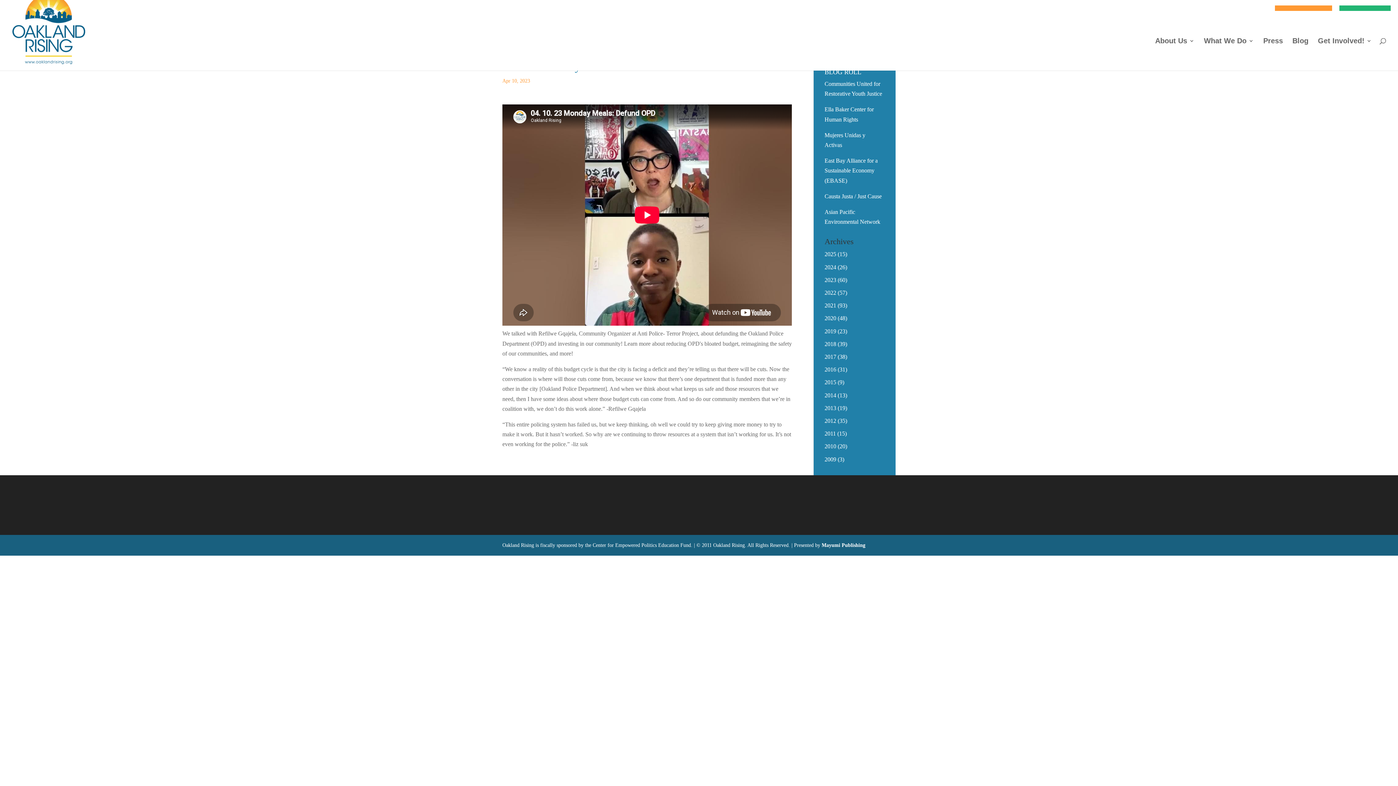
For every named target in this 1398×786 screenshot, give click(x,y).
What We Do (1225, 41)
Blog (1300, 41)
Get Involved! (1341, 41)
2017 (830, 357)
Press (1273, 41)
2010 (830, 446)
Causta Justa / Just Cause (853, 196)
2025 (830, 254)
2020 (830, 318)
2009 (830, 459)
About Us (1171, 41)
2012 (830, 421)
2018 (830, 344)
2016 (830, 369)
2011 (830, 433)
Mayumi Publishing (843, 545)
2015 (830, 382)
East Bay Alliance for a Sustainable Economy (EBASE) (851, 170)
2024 (830, 267)
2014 (830, 395)
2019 (830, 331)
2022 (830, 293)
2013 (830, 408)
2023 (830, 280)
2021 (830, 305)
